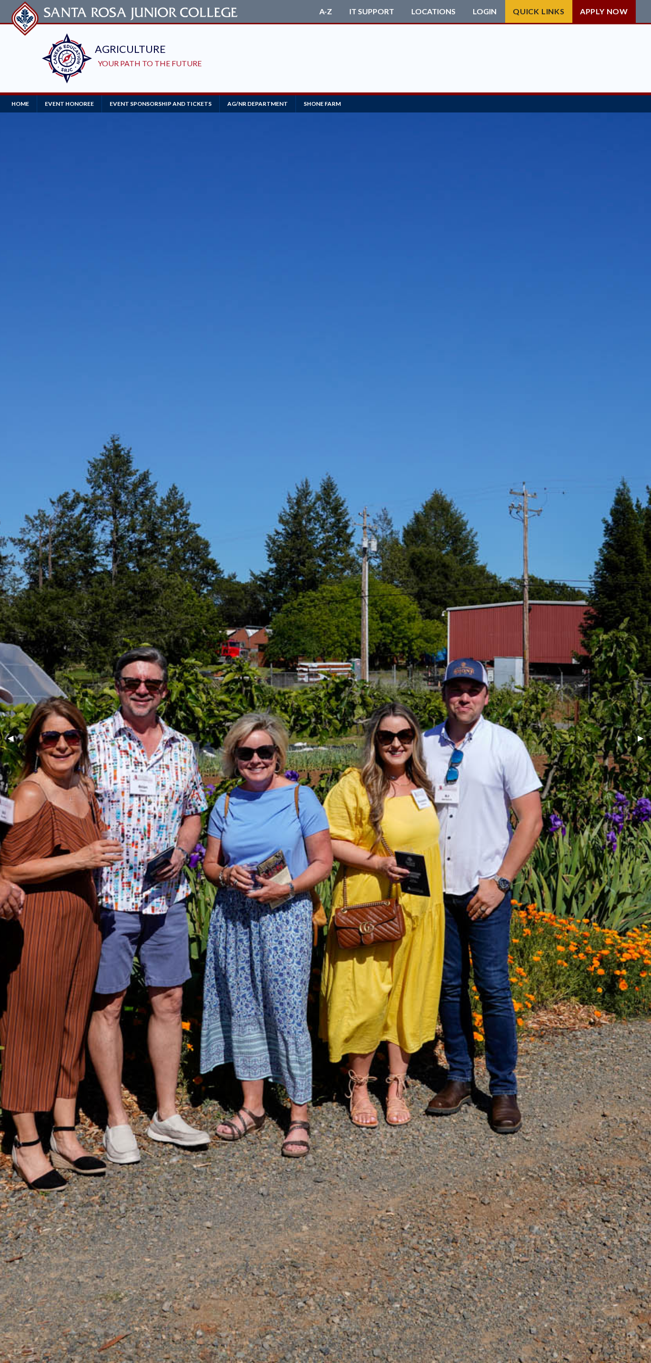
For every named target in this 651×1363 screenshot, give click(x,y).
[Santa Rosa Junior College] (125, 11)
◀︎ (14, 737)
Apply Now (604, 11)
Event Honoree (69, 103)
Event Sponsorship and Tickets (161, 103)
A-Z (325, 11)
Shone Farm (322, 103)
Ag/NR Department (257, 103)
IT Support (371, 11)
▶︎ (644, 737)
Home (20, 103)
